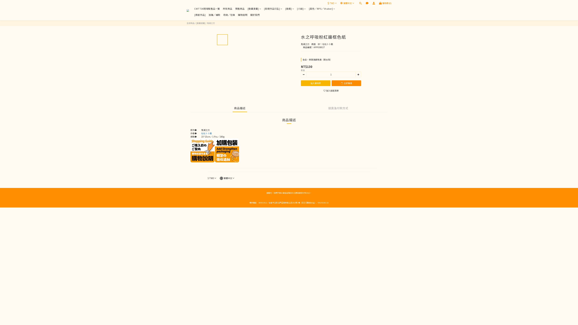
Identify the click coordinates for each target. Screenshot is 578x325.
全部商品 (190, 23)
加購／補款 (214, 14)
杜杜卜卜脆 (206, 133)
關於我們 (255, 14)
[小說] (300, 8)
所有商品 (227, 8)
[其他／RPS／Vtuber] (321, 8)
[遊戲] (288, 8)
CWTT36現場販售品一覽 (207, 8)
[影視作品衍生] (272, 8)
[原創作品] (200, 14)
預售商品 (240, 8)
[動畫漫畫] (253, 8)
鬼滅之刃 (211, 23)
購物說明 (242, 14)
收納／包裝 (229, 14)
